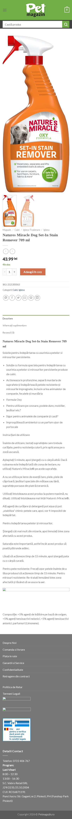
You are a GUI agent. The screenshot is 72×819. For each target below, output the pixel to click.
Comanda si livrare (14, 649)
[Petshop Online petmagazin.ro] (36, 10)
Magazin (7, 229)
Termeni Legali (11, 693)
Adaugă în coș (33, 271)
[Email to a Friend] (25, 298)
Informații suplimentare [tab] (15, 325)
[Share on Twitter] (18, 298)
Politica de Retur (13, 687)
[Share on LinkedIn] (37, 298)
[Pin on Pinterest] (31, 298)
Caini (17, 229)
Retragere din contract (16, 676)
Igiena (46, 229)
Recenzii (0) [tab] (8, 332)
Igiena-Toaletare (31, 229)
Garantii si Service (13, 663)
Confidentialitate (13, 669)
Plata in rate (10, 656)
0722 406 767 (21, 760)
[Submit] (65, 24)
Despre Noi (9, 642)
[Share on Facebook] (12, 298)
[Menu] (5, 10)
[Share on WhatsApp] (6, 298)
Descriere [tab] (8, 318)
